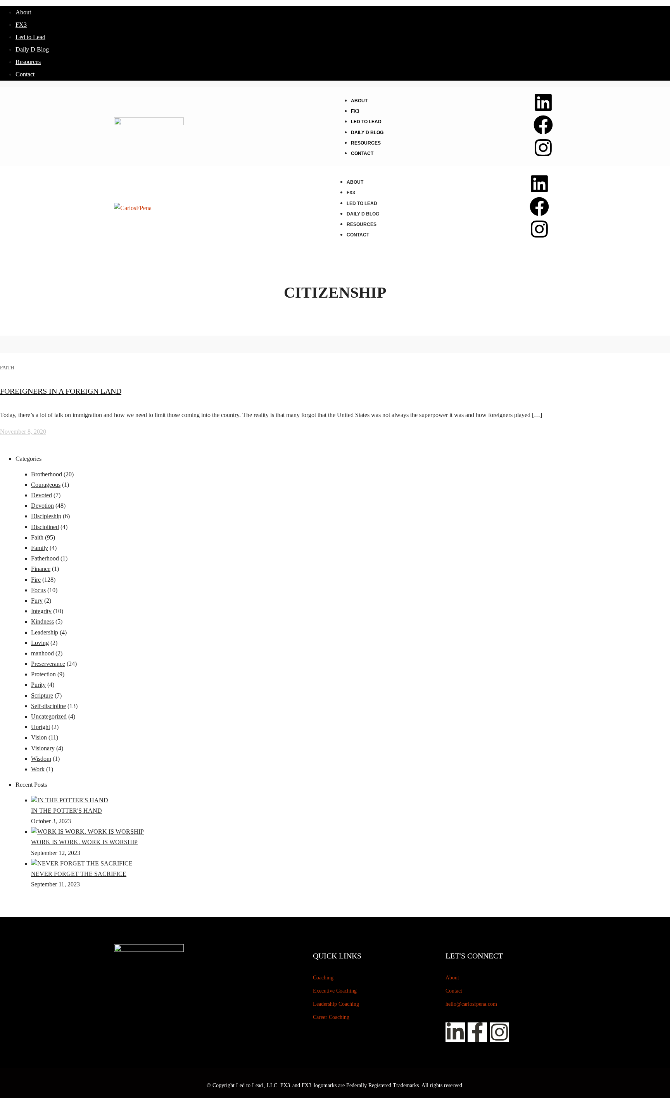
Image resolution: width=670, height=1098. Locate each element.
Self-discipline (48, 706)
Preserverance (48, 663)
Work (38, 769)
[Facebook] (543, 124)
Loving (40, 642)
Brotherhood (46, 474)
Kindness (42, 621)
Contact (25, 74)
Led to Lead (30, 37)
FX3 (21, 24)
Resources (28, 62)
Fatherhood (45, 558)
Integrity (41, 611)
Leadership (44, 632)
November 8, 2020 (23, 431)
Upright (40, 727)
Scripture (42, 695)
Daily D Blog (32, 49)
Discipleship (46, 516)
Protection (43, 674)
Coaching (323, 978)
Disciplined (45, 527)
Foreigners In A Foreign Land (60, 391)
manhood (42, 653)
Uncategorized (49, 716)
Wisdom (41, 758)
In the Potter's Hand (66, 810)
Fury (37, 600)
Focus (38, 590)
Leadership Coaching (336, 1004)
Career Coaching (331, 1017)
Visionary (43, 748)
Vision (39, 737)
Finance (40, 568)
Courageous (45, 484)
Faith (7, 368)
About (23, 12)
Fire (36, 579)
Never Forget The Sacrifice (78, 873)
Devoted (41, 495)
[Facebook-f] (477, 1032)
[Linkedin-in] (455, 1032)
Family (39, 548)
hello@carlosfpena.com (471, 1004)
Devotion (42, 505)
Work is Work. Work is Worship (84, 842)
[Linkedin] (543, 102)
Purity (38, 684)
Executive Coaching (335, 991)
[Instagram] (543, 147)
